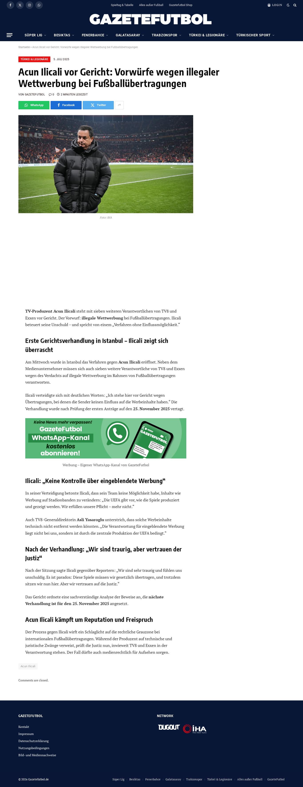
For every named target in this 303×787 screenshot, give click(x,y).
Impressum (26, 734)
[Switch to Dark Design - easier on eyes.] (288, 5)
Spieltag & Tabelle (122, 5)
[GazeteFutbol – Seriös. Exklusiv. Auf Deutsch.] (151, 19)
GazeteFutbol (276, 779)
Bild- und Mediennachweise (37, 755)
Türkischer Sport (253, 35)
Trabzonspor (164, 35)
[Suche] (294, 5)
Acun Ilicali (28, 666)
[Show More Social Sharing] (119, 105)
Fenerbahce (93, 35)
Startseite (24, 47)
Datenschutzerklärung (33, 741)
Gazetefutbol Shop (180, 5)
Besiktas (62, 35)
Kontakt (23, 727)
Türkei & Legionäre (207, 35)
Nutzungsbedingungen (33, 748)
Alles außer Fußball (151, 5)
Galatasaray (128, 35)
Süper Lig (33, 35)
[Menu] (9, 35)
